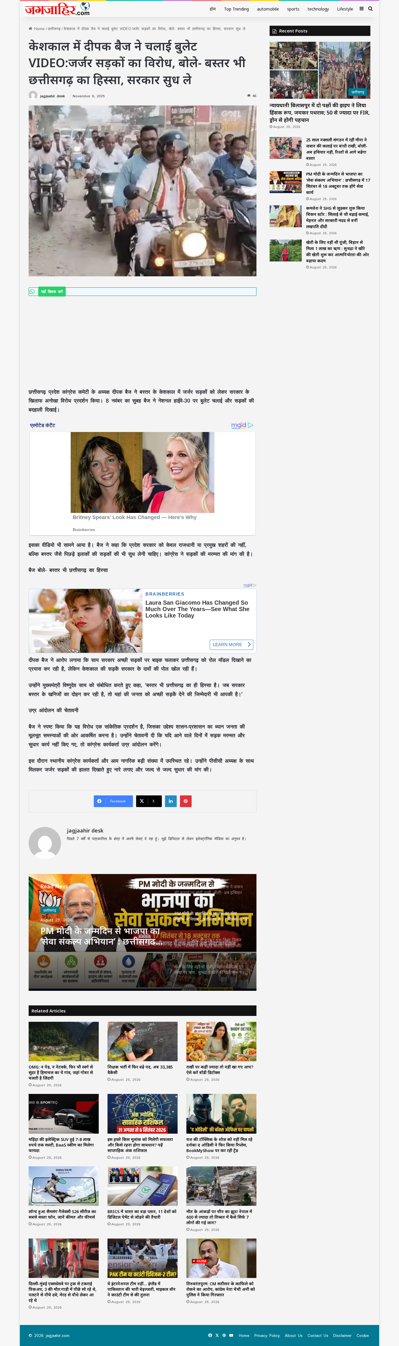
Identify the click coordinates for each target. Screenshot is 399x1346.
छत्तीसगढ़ (54, 29)
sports (293, 9)
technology (318, 9)
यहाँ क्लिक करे (52, 291)
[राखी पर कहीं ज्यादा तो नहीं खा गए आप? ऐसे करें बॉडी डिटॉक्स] (221, 1041)
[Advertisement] (142, 339)
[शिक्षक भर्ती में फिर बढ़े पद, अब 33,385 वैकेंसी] (142, 1041)
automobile (268, 9)
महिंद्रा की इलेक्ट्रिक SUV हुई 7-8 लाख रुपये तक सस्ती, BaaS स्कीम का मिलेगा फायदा (61, 1145)
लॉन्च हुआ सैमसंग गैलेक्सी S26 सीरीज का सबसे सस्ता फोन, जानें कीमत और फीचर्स (62, 1214)
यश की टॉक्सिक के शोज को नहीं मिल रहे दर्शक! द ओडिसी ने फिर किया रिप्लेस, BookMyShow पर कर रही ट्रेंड (219, 1145)
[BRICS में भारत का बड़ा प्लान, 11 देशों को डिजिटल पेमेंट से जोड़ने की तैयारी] (142, 1186)
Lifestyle (345, 9)
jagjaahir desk (52, 96)
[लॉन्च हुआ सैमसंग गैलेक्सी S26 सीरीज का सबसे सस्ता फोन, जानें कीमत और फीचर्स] (64, 1186)
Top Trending (236, 9)
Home (38, 29)
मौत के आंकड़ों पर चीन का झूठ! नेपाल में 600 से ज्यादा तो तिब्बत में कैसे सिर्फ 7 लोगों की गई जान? (219, 1217)
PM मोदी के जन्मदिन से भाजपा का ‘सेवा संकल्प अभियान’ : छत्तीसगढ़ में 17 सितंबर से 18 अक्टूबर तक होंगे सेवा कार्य (101, 934)
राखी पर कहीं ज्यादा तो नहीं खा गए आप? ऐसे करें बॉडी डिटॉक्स (219, 1069)
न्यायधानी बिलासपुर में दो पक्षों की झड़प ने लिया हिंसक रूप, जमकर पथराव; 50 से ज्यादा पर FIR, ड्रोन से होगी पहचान (320, 112)
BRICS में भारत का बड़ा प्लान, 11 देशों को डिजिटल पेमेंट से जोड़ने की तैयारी (141, 1214)
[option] (142, 932)
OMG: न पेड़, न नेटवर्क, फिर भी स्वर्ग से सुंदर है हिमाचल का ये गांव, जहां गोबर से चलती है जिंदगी (61, 1072)
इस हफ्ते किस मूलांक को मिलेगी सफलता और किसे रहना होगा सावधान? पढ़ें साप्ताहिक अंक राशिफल (140, 1145)
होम (213, 9)
